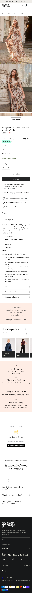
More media (16, 119)
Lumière (9, 12)
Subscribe (27, 565)
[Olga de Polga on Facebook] (3, 571)
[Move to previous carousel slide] (26, 329)
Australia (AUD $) (8, 577)
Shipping (12, 193)
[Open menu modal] (29, 5)
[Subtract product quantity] (3, 167)
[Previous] (3, 1)
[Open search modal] (22, 5)
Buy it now (16, 179)
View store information (10, 188)
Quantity (4, 164)
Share (5, 213)
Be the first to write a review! (16, 445)
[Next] (29, 1)
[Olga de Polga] (6, 5)
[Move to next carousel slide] (26, 334)
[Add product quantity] (8, 167)
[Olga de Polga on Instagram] (5, 571)
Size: (4, 146)
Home (3, 12)
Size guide (7, 153)
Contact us (24, 198)
